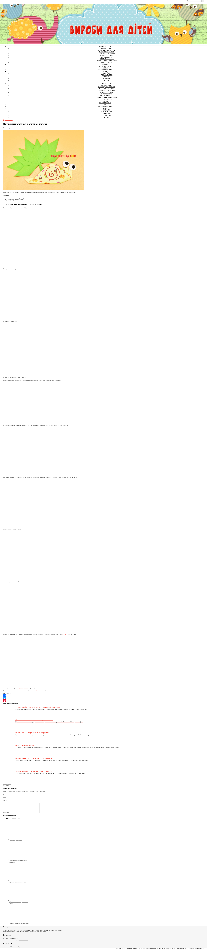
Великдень (107, 78)
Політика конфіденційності (10, 938)
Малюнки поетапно (105, 69)
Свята (105, 71)
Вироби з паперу (107, 48)
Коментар (6, 812)
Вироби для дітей (105, 46)
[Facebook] (90, 695)
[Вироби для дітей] (20, 21)
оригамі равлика (23, 688)
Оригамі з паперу (105, 66)
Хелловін (107, 80)
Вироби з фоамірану (107, 59)
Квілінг (105, 68)
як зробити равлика (38, 690)
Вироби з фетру (106, 57)
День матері (107, 77)
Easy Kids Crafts (23, 940)
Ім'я (4, 794)
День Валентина (106, 75)
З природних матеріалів (106, 50)
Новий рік (106, 73)
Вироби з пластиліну (106, 52)
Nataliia (7, 785)
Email (4, 797)
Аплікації (105, 64)
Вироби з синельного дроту (107, 61)
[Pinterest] (90, 700)
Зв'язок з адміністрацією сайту (11, 946)
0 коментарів (7, 128)
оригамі (65, 634)
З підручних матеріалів (107, 53)
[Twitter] (90, 698)
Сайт (4, 800)
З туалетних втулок (107, 55)
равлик (9, 784)
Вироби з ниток (106, 62)
